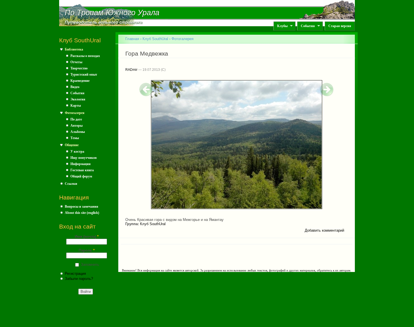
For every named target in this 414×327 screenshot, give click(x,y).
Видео (74, 87)
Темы (74, 138)
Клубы (280, 26)
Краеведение (80, 81)
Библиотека (74, 49)
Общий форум (81, 176)
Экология (77, 99)
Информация (80, 164)
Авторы (76, 126)
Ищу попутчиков (83, 158)
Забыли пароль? (79, 278)
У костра (77, 151)
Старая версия (339, 26)
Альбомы (77, 132)
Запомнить (90, 264)
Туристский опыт (83, 74)
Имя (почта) (87, 236)
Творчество (79, 68)
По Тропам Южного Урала (112, 12)
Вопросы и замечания (81, 207)
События (306, 26)
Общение (72, 145)
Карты (75, 105)
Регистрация (75, 273)
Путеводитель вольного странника (103, 22)
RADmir (131, 70)
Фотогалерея (74, 113)
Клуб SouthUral (155, 39)
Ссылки (71, 184)
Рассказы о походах (85, 56)
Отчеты (76, 62)
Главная (132, 39)
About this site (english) (82, 213)
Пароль (87, 250)
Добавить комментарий (324, 230)
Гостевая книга (82, 170)
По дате (76, 119)
